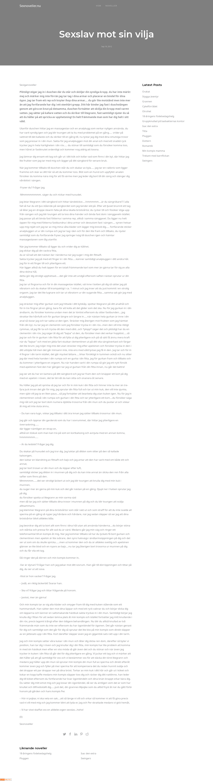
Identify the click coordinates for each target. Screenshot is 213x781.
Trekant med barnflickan (155, 155)
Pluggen (24, 758)
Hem (98, 5)
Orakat (146, 91)
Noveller (111, 5)
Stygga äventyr (150, 96)
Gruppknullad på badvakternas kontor (163, 121)
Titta (144, 131)
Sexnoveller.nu (30, 6)
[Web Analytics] (6, 779)
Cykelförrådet (149, 106)
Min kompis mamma (153, 150)
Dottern (146, 141)
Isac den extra (88, 753)
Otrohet (146, 111)
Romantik (147, 145)
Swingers (86, 758)
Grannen (147, 101)
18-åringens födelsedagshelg (35, 753)
